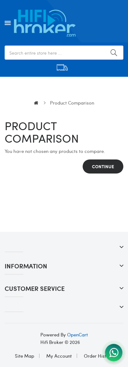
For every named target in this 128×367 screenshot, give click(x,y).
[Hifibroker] (113, 352)
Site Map (24, 355)
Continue (103, 166)
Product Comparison (72, 102)
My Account (59, 355)
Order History (98, 355)
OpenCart (77, 334)
